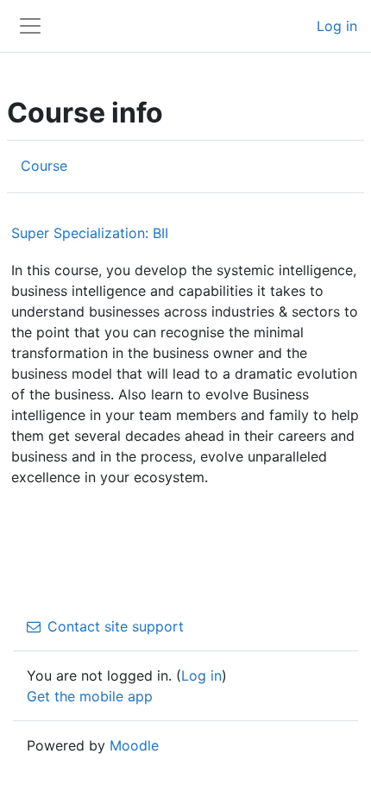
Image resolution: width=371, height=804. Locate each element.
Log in (337, 26)
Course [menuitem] (44, 165)
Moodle (134, 745)
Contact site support (115, 626)
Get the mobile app (90, 696)
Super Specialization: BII (89, 233)
